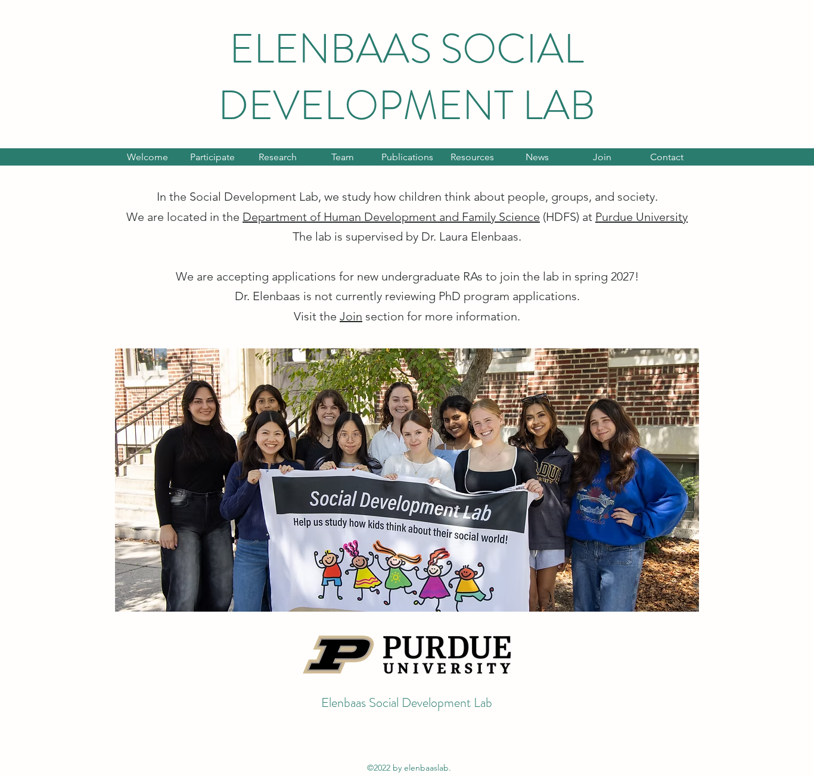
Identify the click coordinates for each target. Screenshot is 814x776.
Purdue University (641, 217)
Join (351, 316)
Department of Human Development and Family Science (391, 217)
